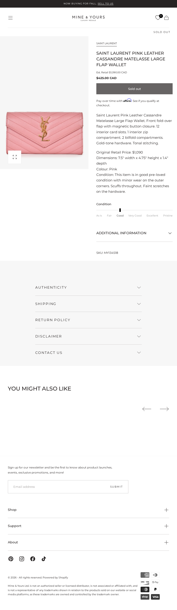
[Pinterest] (11, 559)
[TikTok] (44, 559)
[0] (158, 17)
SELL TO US (106, 3)
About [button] (13, 542)
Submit (116, 486)
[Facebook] (33, 559)
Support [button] (14, 526)
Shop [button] (12, 510)
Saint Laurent (106, 43)
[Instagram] (22, 559)
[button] (10, 18)
